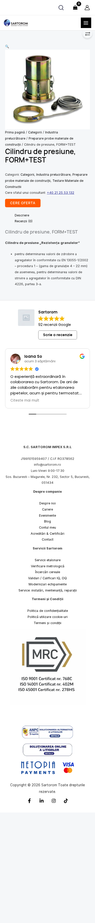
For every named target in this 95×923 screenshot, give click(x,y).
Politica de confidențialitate (47, 611)
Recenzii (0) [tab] (23, 221)
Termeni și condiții (47, 623)
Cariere (47, 509)
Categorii (35, 132)
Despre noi (47, 503)
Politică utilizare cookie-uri (48, 617)
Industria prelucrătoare (53, 174)
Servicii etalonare (48, 560)
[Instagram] (53, 800)
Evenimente (47, 515)
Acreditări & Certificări (47, 533)
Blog (47, 521)
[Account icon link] (87, 7)
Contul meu (47, 527)
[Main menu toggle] (86, 23)
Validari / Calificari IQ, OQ (47, 578)
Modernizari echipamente (48, 584)
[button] (47, 47)
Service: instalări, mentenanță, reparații (47, 590)
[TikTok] (66, 800)
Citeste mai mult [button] (24, 400)
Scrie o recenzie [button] (57, 334)
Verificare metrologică (47, 566)
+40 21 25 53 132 (60, 193)
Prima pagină (15, 132)
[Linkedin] (41, 800)
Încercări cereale (47, 572)
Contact (47, 540)
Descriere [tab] (22, 215)
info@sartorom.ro (47, 464)
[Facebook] (29, 800)
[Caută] (61, 8)
